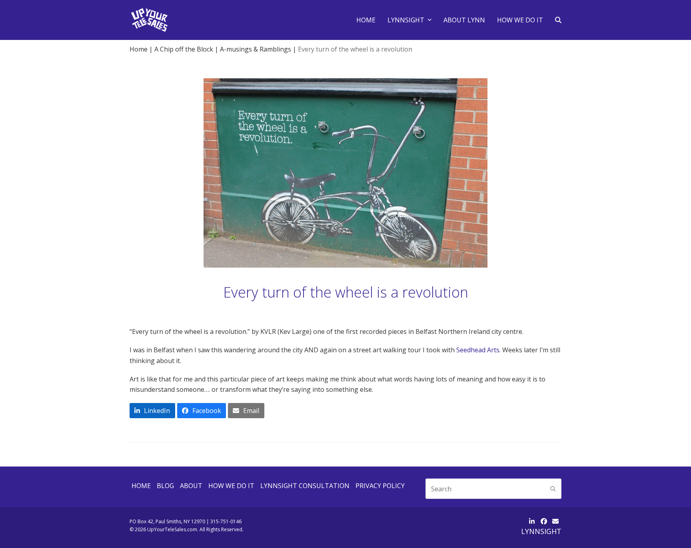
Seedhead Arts (477, 349)
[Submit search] (553, 489)
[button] (558, 20)
